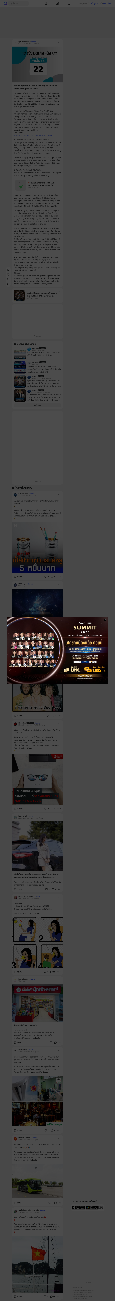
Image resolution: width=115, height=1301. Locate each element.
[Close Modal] (105, 620)
